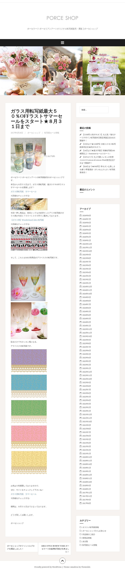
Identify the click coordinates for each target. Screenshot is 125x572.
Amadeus (74, 567)
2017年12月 (87, 492)
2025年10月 (87, 251)
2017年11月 (87, 496)
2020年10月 (87, 464)
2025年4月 (86, 272)
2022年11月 (87, 375)
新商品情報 (87, 538)
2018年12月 (87, 475)
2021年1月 (86, 453)
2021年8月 (86, 428)
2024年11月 (87, 290)
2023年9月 (86, 340)
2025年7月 (86, 261)
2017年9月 (86, 499)
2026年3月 (86, 233)
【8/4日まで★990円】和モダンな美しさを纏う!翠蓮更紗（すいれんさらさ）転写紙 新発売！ (97, 169)
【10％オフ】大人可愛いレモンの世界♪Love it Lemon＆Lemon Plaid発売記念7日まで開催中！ (97, 160)
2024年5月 (86, 311)
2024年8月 (86, 300)
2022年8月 (86, 386)
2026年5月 (86, 226)
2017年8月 (86, 503)
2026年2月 (86, 237)
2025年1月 (86, 283)
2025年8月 (86, 258)
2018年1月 (86, 489)
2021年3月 (86, 446)
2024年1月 (86, 325)
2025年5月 (86, 269)
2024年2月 (86, 322)
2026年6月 (86, 222)
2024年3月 (86, 318)
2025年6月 (86, 265)
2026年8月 (86, 215)
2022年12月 (87, 372)
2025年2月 (86, 279)
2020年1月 (86, 467)
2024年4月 (86, 315)
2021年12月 (87, 414)
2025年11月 (87, 247)
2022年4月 (86, 400)
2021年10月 (87, 421)
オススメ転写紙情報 (90, 527)
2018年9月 (86, 485)
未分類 (85, 541)
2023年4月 (86, 357)
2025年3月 (86, 276)
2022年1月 (86, 411)
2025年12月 (87, 244)
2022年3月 (86, 403)
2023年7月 (86, 347)
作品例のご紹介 (88, 534)
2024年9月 (86, 297)
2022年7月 (86, 389)
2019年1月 (86, 471)
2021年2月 (86, 450)
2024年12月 (87, 286)
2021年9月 (86, 425)
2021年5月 (86, 439)
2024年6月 (86, 308)
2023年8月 (86, 343)
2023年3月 (86, 361)
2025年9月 (86, 254)
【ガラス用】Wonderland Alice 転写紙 (27, 220)
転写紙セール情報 (51, 132)
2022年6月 (86, 393)
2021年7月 (86, 432)
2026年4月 (86, 229)
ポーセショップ (33, 132)
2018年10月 (87, 482)
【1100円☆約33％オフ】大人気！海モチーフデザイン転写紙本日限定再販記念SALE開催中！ (98, 137)
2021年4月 (86, 443)
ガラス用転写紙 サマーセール (23, 191)
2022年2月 (86, 407)
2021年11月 (87, 418)
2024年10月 (87, 293)
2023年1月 (86, 368)
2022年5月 (86, 396)
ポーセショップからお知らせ (94, 530)
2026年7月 (86, 219)
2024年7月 (86, 304)
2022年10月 (87, 379)
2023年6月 (86, 350)
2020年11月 (87, 460)
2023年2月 (86, 364)
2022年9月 (86, 382)
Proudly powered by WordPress (48, 567)
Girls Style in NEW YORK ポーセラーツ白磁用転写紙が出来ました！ (55, 549)
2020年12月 (87, 457)
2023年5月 (86, 354)
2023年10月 (87, 336)
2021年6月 (86, 435)
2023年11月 (87, 332)
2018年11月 (87, 478)
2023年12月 (87, 329)
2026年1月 (86, 240)
